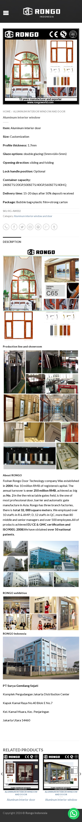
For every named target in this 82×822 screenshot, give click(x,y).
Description (12, 241)
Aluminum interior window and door (39, 111)
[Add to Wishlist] (69, 38)
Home (6, 111)
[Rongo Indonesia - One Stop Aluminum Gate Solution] (42, 11)
